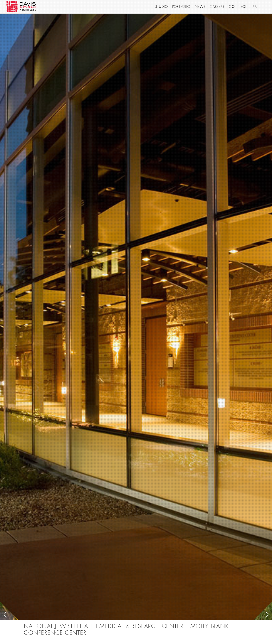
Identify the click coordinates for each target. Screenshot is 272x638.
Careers (217, 7)
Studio (161, 7)
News (200, 7)
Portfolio (181, 7)
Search (255, 6)
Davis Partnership (21, 6)
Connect (238, 7)
